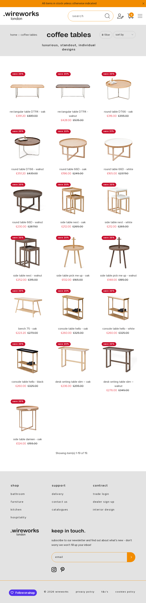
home (13, 34)
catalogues (60, 509)
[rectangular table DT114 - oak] (27, 89)
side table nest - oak (73, 222)
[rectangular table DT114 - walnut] (73, 89)
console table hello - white (118, 328)
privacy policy (85, 591)
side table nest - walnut (27, 275)
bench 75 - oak (27, 328)
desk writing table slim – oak (73, 381)
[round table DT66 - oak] (118, 89)
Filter (107, 34)
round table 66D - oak (73, 169)
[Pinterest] (62, 569)
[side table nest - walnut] (27, 252)
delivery (58, 494)
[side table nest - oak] (73, 199)
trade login (101, 494)
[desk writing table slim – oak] (73, 359)
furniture (17, 501)
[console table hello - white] (118, 306)
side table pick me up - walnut (118, 275)
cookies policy (125, 591)
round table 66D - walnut (27, 222)
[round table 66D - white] (118, 146)
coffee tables (29, 34)
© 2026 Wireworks (56, 591)
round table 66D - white (118, 169)
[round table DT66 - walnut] (27, 146)
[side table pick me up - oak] (73, 252)
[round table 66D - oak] (73, 146)
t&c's (104, 591)
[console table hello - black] (27, 359)
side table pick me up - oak (73, 275)
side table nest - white (118, 222)
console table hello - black (27, 381)
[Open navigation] (140, 16)
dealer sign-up (103, 501)
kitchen (16, 509)
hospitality (19, 517)
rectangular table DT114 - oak (27, 111)
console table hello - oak (73, 328)
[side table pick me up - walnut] (118, 252)
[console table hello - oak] (73, 306)
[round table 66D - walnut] (27, 199)
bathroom (18, 494)
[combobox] (90, 16)
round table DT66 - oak (118, 111)
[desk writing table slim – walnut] (118, 359)
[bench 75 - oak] (27, 306)
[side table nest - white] (118, 199)
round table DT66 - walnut (27, 169)
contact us (60, 501)
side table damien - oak (27, 439)
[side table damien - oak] (27, 416)
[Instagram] (53, 569)
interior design (104, 509)
